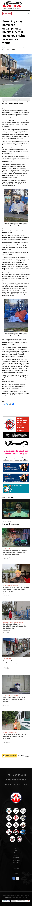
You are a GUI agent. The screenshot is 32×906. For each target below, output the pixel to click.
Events (16, 855)
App (26, 897)
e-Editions (16, 862)
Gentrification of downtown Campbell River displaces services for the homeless (15, 626)
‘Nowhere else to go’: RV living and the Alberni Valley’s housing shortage (15, 736)
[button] (16, 75)
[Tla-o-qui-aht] (9, 832)
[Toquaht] (16, 832)
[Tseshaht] (23, 832)
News (16, 850)
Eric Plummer (6, 740)
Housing (5, 732)
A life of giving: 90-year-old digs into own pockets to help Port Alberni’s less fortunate (16, 589)
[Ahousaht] (9, 811)
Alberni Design (16, 897)
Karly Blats (5, 704)
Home (16, 848)
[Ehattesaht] (23, 811)
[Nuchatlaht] (23, 825)
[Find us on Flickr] (17, 879)
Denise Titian (6, 593)
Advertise (16, 871)
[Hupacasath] (16, 818)
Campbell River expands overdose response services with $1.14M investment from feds (15, 553)
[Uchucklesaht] (12, 839)
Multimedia (16, 857)
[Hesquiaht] (9, 818)
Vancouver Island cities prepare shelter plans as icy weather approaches (14, 663)
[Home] (12, 5)
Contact (16, 873)
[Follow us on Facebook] (13, 879)
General (15, 585)
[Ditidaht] (16, 811)
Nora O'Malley (6, 557)
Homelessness (10, 524)
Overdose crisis (8, 622)
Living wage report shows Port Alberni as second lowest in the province (14, 700)
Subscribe (16, 868)
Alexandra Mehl (8, 48)
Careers (16, 853)
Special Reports (16, 860)
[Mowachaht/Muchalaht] (16, 825)
